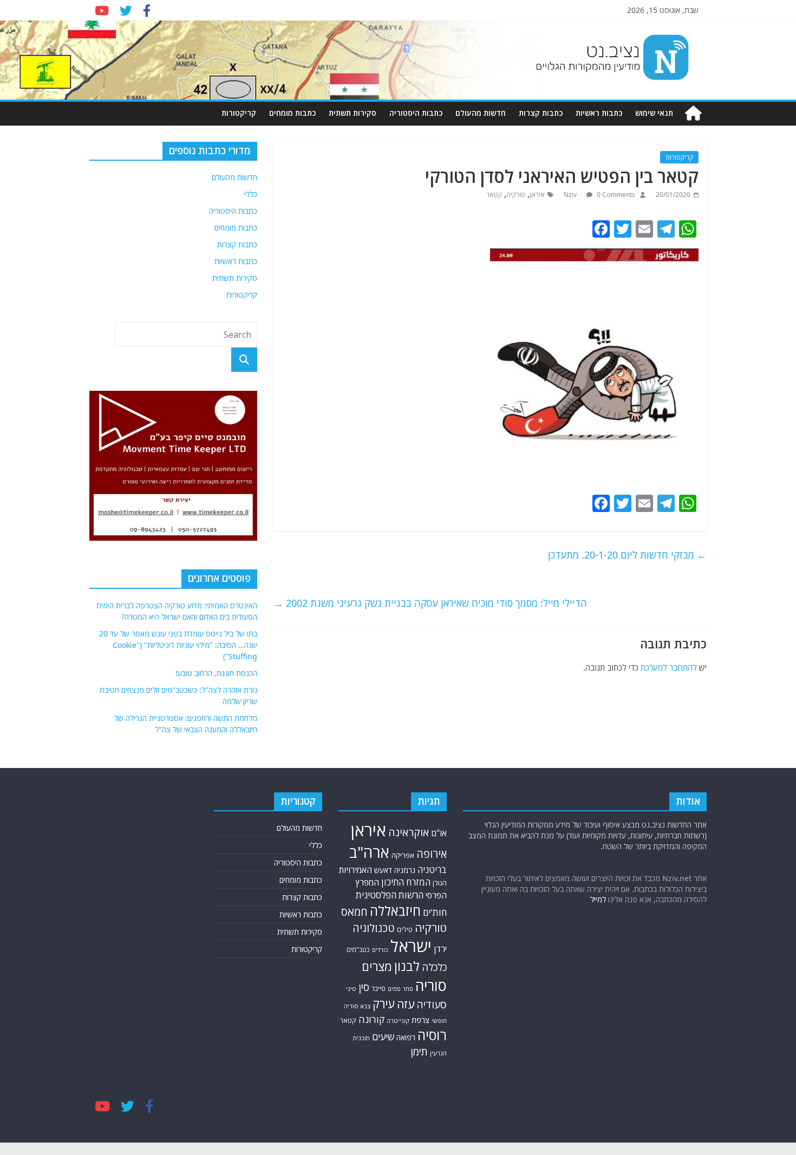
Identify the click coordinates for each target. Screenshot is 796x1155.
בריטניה (432, 869)
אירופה (431, 853)
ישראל (411, 946)
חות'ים (435, 912)
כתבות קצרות (541, 113)
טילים (405, 929)
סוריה (431, 985)
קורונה (371, 1019)
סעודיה (431, 1004)
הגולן (440, 883)
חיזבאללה (395, 911)
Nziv (571, 194)
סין (363, 987)
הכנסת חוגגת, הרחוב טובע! (216, 673)
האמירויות (355, 870)
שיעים (383, 1037)
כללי (250, 194)
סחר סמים (400, 989)
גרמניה (404, 870)
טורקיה (515, 194)
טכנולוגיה (374, 928)
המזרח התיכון (405, 882)
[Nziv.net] (693, 113)
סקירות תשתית (352, 113)
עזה (405, 1004)
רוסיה (432, 1035)
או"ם (439, 833)
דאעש (383, 870)
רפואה (405, 1037)
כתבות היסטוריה (415, 113)
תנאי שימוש (654, 113)
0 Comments (615, 194)
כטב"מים (358, 949)
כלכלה (434, 967)
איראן (537, 194)
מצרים (377, 966)
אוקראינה (408, 832)
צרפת (420, 1019)
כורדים (380, 950)
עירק (384, 1004)
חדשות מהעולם (480, 113)
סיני (351, 989)
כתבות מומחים (292, 113)
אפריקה (403, 855)
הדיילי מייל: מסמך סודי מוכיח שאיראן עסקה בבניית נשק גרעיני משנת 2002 (430, 602)
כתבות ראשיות (599, 113)
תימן (419, 1051)
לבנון (407, 966)
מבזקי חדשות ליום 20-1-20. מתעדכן (627, 554)
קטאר (494, 194)
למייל (598, 899)
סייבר (378, 988)
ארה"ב (369, 852)
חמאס (354, 911)
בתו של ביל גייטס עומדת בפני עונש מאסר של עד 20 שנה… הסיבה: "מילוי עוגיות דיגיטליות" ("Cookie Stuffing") (178, 644)
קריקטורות (238, 113)
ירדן (440, 949)
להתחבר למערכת (669, 667)
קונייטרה (398, 1020)
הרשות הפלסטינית (389, 895)
